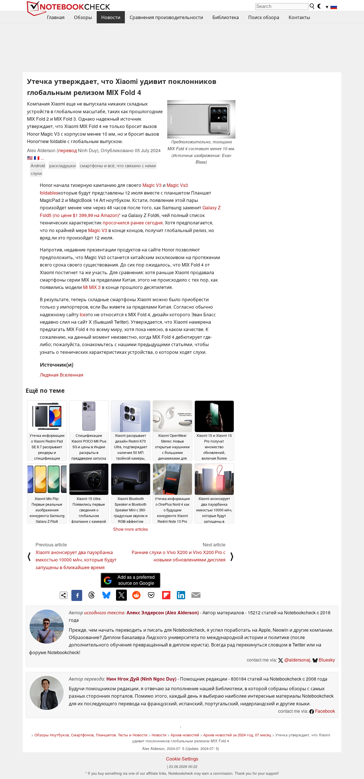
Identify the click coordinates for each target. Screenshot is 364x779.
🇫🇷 (37, 157)
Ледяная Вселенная (61, 374)
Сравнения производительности (166, 17)
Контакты (299, 17)
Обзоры (83, 17)
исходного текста (104, 612)
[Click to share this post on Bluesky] (106, 595)
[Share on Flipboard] (166, 595)
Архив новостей (185, 734)
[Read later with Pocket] (151, 595)
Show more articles (130, 529)
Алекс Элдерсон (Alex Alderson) (163, 612)
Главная (56, 17)
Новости (110, 17)
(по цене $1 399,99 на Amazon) (86, 215)
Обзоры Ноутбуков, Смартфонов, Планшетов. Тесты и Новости (90, 734)
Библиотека (225, 17)
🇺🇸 (30, 157)
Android (38, 165)
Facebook (324, 711)
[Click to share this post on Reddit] (136, 595)
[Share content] (63, 595)
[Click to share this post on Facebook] (76, 595)
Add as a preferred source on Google (136, 580)
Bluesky (326, 659)
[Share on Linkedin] (180, 595)
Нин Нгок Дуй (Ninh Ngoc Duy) (141, 678)
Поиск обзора (263, 17)
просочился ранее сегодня (133, 222)
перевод (67, 150)
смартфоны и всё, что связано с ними (118, 165)
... (42, 157)
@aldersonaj (296, 659)
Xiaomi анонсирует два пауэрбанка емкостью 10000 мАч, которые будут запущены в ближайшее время (76, 560)
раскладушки (62, 165)
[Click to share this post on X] (121, 595)
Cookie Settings (182, 758)
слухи (36, 173)
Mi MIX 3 (92, 287)
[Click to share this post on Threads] (91, 595)
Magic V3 (152, 185)
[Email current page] (196, 595)
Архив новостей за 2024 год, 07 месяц (237, 734)
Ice (83, 314)
